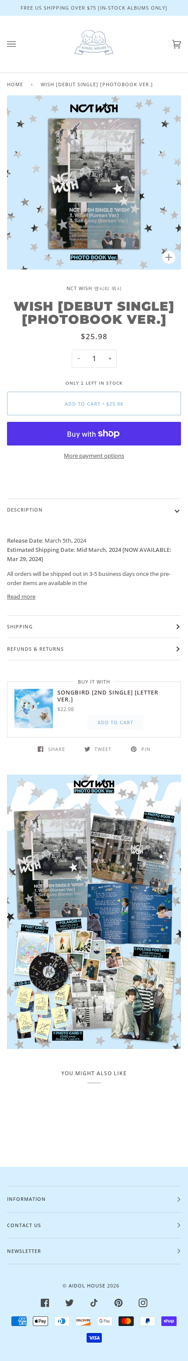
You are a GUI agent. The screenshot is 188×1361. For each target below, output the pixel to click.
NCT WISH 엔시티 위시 (94, 288)
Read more (21, 596)
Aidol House (87, 1285)
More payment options (94, 456)
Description (25, 509)
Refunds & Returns (35, 648)
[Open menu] (20, 44)
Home (15, 84)
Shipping (20, 626)
